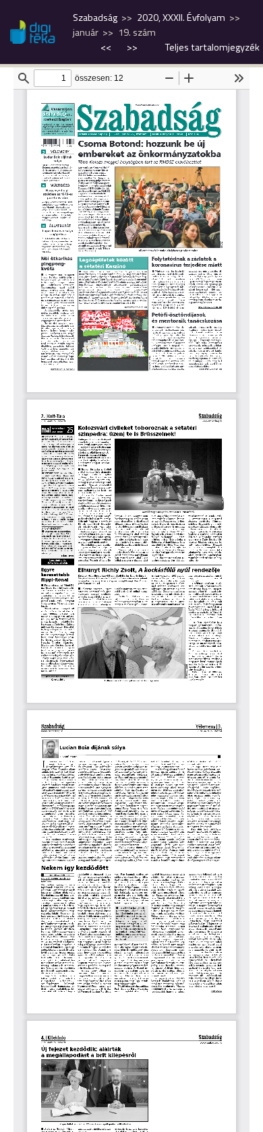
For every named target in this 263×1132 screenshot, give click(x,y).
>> (132, 47)
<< (106, 47)
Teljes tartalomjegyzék (212, 47)
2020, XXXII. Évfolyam (181, 17)
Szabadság (95, 17)
